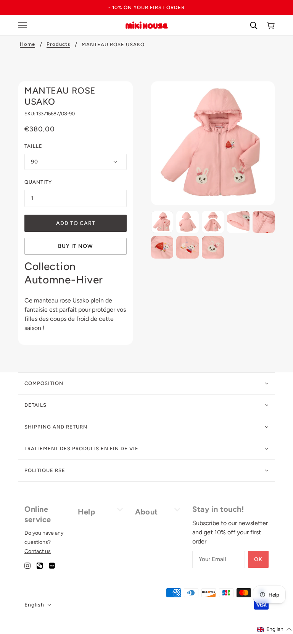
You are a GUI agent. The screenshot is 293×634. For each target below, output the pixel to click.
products (58, 44)
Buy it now (75, 246)
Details (35, 405)
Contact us (37, 551)
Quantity (38, 182)
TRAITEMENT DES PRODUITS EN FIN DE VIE (81, 448)
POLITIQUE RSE (44, 470)
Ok (258, 559)
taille (33, 146)
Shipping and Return (55, 427)
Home (27, 44)
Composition (43, 383)
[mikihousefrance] (146, 24)
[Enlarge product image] (213, 143)
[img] (27, 565)
